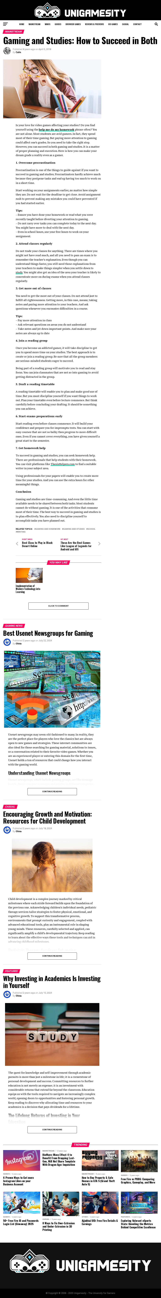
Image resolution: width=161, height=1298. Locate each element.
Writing (21, 532)
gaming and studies (74, 529)
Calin (18, 52)
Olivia (19, 643)
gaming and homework (48, 529)
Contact (137, 24)
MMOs (47, 24)
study (19, 272)
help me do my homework (56, 129)
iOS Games (113, 24)
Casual (125, 24)
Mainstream (34, 24)
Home (21, 24)
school (91, 529)
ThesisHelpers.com (63, 464)
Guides (58, 24)
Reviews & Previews (94, 24)
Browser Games (73, 24)
